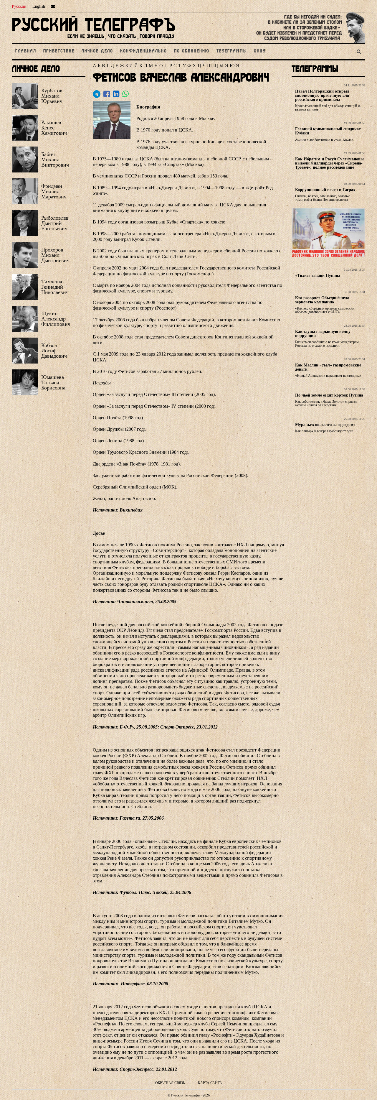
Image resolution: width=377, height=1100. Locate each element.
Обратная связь (170, 1083)
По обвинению (191, 51)
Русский (19, 6)
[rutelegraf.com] (94, 40)
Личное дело (97, 51)
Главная (25, 51)
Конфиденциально (143, 51)
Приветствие (59, 51)
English (38, 6)
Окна (260, 51)
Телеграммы (231, 51)
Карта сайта (210, 1083)
